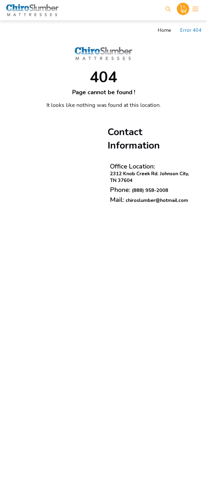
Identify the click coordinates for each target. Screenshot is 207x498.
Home (164, 30)
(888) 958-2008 (150, 190)
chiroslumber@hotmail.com (157, 200)
